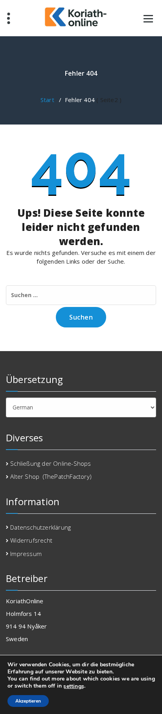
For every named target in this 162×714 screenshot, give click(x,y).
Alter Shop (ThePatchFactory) (51, 476)
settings (73, 686)
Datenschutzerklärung (40, 527)
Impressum (26, 554)
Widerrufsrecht (31, 540)
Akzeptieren (28, 701)
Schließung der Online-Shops (50, 463)
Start (47, 100)
